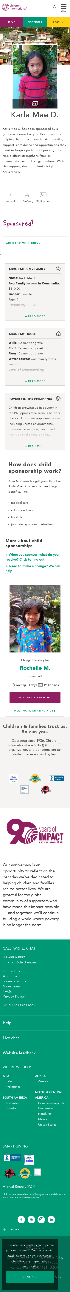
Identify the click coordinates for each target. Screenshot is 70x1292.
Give (11, 22)
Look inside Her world (35, 697)
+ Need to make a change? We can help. (33, 568)
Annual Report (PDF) (19, 1186)
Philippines (12, 1086)
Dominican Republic (50, 1103)
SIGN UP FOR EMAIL (20, 1005)
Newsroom (11, 986)
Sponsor (35, 22)
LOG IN (58, 22)
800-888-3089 (14, 957)
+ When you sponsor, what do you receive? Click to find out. (32, 557)
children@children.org (20, 962)
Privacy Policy (14, 996)
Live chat (11, 1038)
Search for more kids (20, 243)
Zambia (41, 1081)
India (7, 1081)
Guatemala (44, 1108)
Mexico (41, 1119)
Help (7, 1023)
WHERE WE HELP (17, 1067)
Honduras (43, 1113)
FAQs (7, 991)
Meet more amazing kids (33, 710)
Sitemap (13, 1229)
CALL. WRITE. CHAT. (20, 948)
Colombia (11, 1103)
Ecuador (10, 1108)
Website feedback (19, 1053)
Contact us (11, 971)
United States (45, 1124)
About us (10, 976)
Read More (36, 316)
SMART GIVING (15, 1146)
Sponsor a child (15, 981)
